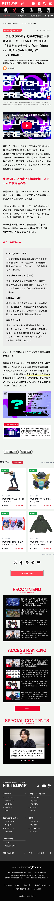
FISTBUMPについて (11, 885)
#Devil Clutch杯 (10, 452)
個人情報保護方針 (23, 889)
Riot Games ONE (11, 846)
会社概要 (37, 889)
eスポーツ (49, 16)
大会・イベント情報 (39, 3)
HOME (5, 23)
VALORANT (13, 23)
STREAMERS (33, 3)
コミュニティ (6, 16)
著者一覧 (27, 885)
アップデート (21, 16)
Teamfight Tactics (10, 817)
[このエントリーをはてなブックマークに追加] (38, 562)
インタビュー (35, 16)
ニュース (8, 842)
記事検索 (44, 3)
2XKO (31, 817)
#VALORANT (26, 452)
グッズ (7, 810)
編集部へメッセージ (42, 885)
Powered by (16, 867)
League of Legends (37, 793)
